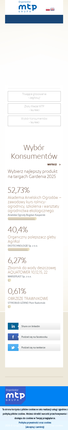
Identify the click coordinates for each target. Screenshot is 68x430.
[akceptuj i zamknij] (35, 426)
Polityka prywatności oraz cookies (35, 422)
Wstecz (52, 164)
